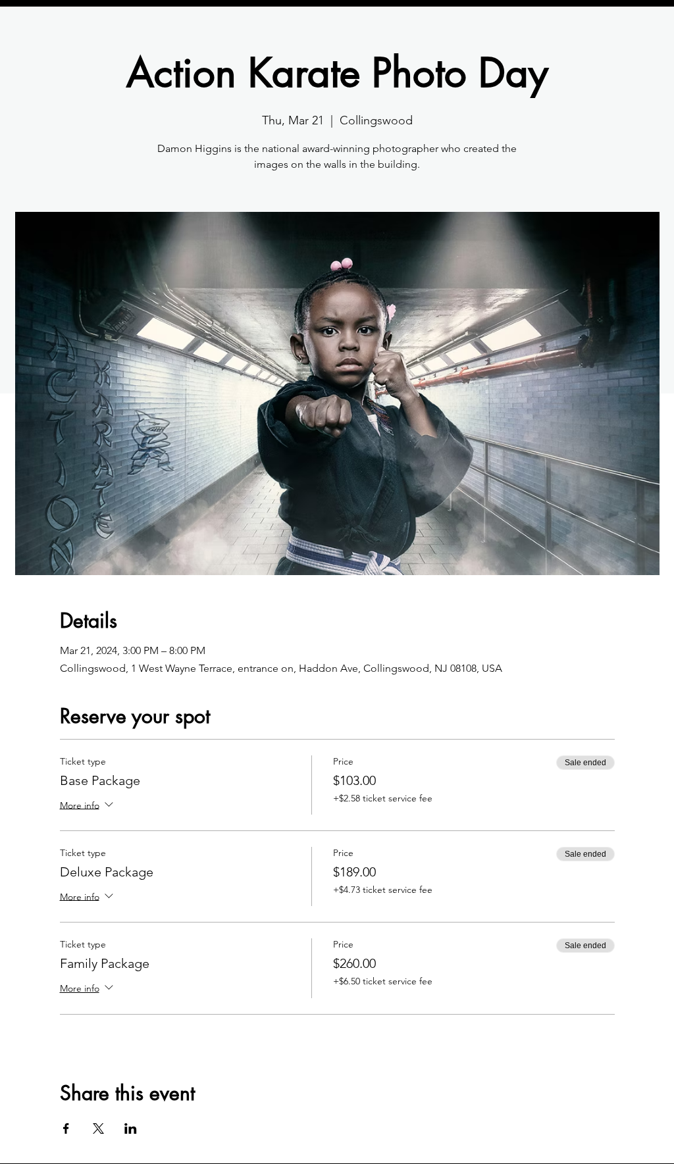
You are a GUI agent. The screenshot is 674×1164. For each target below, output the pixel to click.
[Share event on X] (98, 1128)
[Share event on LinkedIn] (130, 1128)
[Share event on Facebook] (66, 1128)
